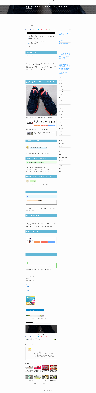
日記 (60, 168)
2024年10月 (61, 111)
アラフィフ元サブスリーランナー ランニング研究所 (48, 3)
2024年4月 (61, 120)
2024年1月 (61, 125)
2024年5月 (61, 119)
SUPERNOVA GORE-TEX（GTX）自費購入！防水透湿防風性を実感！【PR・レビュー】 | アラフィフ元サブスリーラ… (44, 133)
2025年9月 (61, 94)
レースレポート (62, 160)
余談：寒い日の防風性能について (33, 43)
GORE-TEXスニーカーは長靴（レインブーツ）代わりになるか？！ (38, 41)
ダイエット (61, 149)
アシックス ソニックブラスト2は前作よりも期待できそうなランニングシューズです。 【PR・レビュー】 (64, 34)
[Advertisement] (48, 19)
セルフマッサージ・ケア (63, 148)
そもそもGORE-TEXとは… (33, 35)
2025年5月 (61, 100)
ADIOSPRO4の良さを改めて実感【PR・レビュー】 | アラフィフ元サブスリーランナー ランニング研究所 (64, 73)
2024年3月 (61, 122)
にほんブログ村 (28, 284)
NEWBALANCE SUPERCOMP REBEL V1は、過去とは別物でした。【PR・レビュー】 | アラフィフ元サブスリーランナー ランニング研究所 (64, 65)
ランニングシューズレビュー (63, 157)
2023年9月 (61, 131)
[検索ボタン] (53, 1)
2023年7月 (61, 134)
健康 (60, 163)
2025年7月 (61, 97)
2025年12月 (61, 89)
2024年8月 (61, 114)
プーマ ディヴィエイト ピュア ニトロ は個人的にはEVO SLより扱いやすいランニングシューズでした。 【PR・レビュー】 (64, 57)
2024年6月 (61, 117)
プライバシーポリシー (46, 390)
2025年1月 (61, 106)
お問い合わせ (50, 390)
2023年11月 (61, 128)
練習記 (61, 171)
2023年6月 (61, 136)
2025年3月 (61, 103)
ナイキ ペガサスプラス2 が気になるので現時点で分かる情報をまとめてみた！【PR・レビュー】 (64, 41)
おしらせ (61, 140)
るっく (29, 352)
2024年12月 (61, 108)
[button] (28, 29)
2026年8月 (61, 77)
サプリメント (61, 146)
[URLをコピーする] (54, 29)
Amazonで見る (37, 125)
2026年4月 (61, 83)
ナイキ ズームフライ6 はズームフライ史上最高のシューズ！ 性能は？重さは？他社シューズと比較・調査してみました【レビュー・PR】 (64, 63)
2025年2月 (61, 105)
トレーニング (61, 151)
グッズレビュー (62, 143)
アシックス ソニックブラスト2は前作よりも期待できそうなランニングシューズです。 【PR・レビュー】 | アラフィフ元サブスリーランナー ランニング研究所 (64, 54)
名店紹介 (61, 165)
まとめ (30, 46)
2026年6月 (61, 80)
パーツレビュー (62, 154)
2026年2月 (61, 86)
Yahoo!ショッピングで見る (51, 125)
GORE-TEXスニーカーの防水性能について (35, 38)
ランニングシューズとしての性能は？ (34, 42)
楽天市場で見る (44, 125)
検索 (69, 29)
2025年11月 (61, 91)
